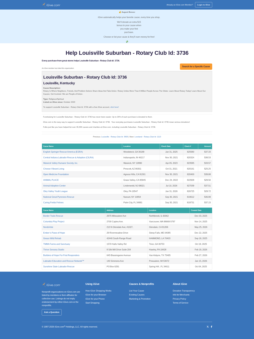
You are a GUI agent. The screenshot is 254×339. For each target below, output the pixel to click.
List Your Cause (136, 291)
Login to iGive (203, 5)
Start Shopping (92, 303)
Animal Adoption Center (54, 186)
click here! (114, 107)
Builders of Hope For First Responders (61, 255)
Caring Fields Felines (53, 202)
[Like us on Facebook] (211, 327)
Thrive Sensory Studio (53, 249)
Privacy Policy (179, 299)
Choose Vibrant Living (53, 169)
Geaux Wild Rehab (52, 238)
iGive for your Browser (95, 295)
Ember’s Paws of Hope (54, 233)
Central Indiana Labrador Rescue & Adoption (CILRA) (68, 157)
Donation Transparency (184, 291)
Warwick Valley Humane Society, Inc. (60, 163)
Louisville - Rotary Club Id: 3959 (114, 137)
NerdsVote (48, 227)
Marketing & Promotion (140, 299)
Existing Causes (136, 295)
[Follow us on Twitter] (208, 327)
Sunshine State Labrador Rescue (58, 266)
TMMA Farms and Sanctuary (56, 244)
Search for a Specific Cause (196, 66)
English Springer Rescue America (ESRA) (63, 152)
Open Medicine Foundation (56, 174)
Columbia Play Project (53, 221)
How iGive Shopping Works (98, 291)
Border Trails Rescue (53, 216)
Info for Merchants (181, 295)
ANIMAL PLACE (51, 180)
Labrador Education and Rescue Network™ (63, 261)
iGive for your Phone (95, 299)
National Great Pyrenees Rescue (58, 197)
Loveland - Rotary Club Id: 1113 (148, 137)
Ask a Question (51, 312)
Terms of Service (180, 303)
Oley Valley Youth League (55, 191)
